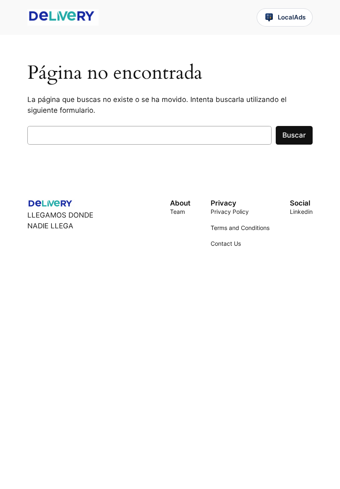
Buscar (294, 135)
